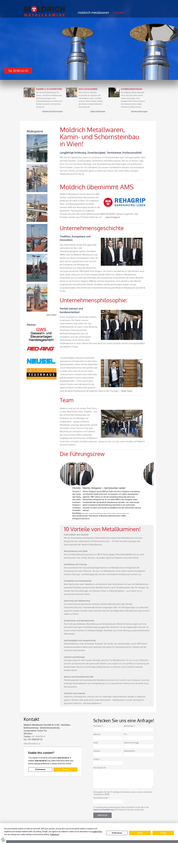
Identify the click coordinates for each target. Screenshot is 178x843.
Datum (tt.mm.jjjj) (131, 742)
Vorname (98, 726)
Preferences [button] (54, 834)
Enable (65, 769)
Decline (140, 833)
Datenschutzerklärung (103, 809)
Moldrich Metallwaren (93, 12)
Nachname (129, 726)
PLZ (125, 734)
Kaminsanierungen (139, 111)
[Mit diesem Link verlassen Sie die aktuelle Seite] (41, 335)
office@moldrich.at (32, 743)
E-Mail (97, 759)
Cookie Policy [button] (97, 832)
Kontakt (118, 12)
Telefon (96, 751)
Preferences (117, 833)
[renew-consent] (3, 840)
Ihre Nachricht (99, 767)
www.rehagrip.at (112, 217)
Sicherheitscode (101, 798)
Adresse (97, 734)
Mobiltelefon (129, 751)
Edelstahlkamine (97, 111)
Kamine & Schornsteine (52, 111)
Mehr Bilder (51, 315)
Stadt (95, 742)
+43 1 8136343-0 (38, 736)
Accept (163, 833)
